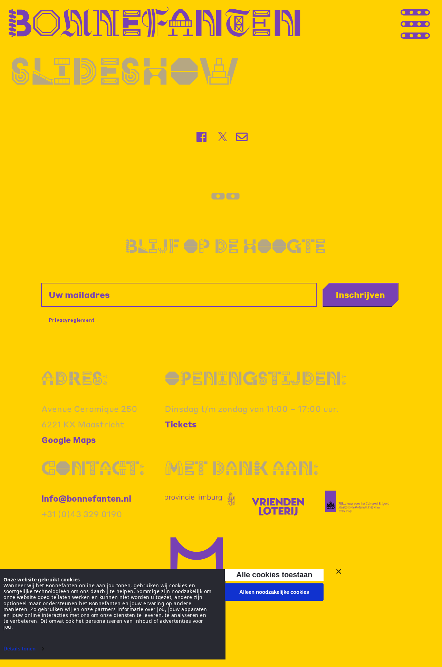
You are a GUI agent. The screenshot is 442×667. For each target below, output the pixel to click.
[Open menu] (428, 22)
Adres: (74, 378)
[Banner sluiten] (338, 571)
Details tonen (19, 648)
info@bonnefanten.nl (86, 498)
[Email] (242, 137)
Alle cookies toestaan (274, 574)
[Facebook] (202, 137)
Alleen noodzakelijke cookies (274, 592)
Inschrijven (360, 294)
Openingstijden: (255, 378)
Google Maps (68, 439)
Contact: (92, 468)
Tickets (181, 424)
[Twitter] (222, 136)
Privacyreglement (72, 320)
